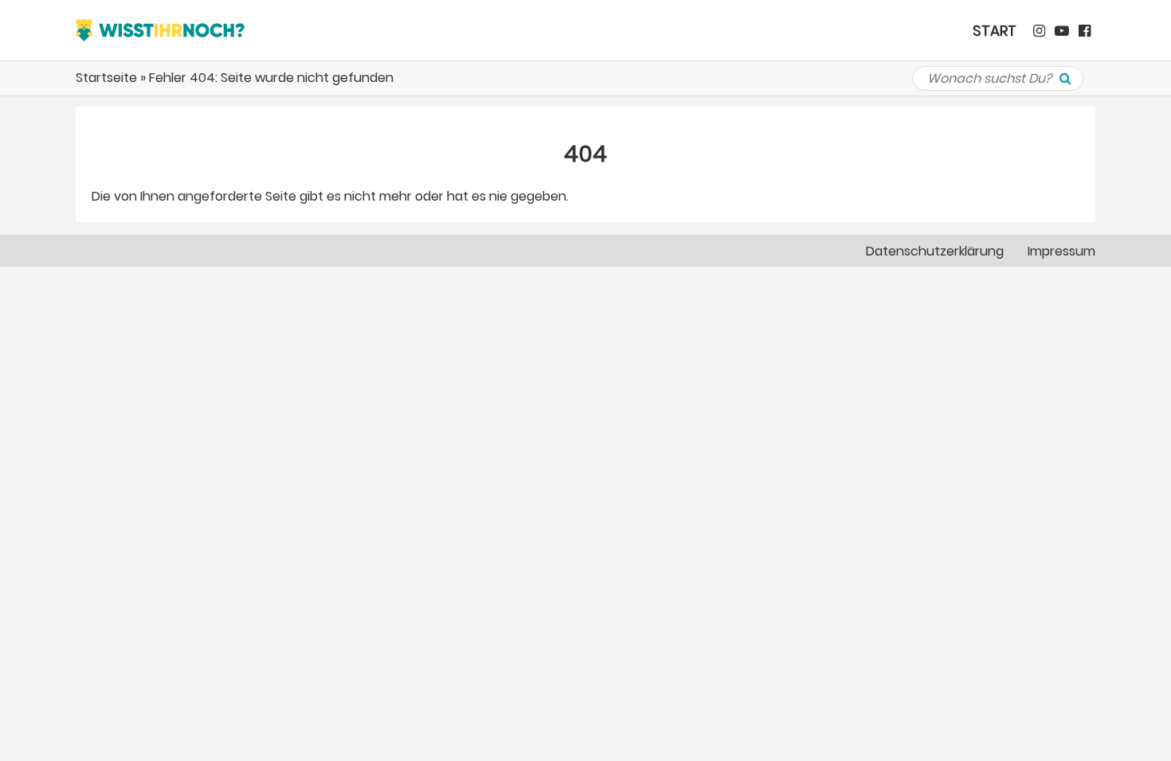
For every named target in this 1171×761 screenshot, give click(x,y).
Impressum (1061, 251)
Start (994, 31)
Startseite (106, 77)
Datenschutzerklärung (935, 251)
